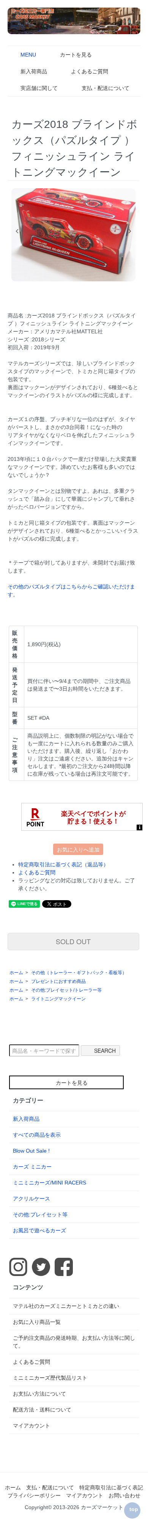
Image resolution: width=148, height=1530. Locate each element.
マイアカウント (31, 1426)
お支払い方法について (39, 1394)
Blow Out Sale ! (31, 1151)
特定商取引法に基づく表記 (111, 1487)
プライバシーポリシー (34, 1495)
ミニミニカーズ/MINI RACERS (49, 1183)
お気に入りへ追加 (78, 849)
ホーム (16, 972)
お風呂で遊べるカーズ (39, 1230)
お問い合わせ (124, 1495)
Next (129, 231)
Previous (17, 231)
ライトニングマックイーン (58, 999)
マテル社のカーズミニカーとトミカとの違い (66, 1306)
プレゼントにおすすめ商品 (58, 981)
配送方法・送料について (42, 1410)
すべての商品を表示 (37, 1135)
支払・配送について (105, 88)
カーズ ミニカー (32, 1167)
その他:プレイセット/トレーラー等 (66, 990)
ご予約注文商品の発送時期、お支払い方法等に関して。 (74, 1342)
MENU (28, 55)
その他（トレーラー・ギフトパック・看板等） (79, 972)
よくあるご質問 (89, 71)
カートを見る (76, 55)
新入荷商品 (33, 71)
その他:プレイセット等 (40, 1214)
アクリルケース (31, 1199)
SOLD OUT (73, 941)
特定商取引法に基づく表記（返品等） (63, 864)
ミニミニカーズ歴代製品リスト (50, 1378)
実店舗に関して (39, 88)
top (133, 1509)
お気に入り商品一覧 (37, 1322)
